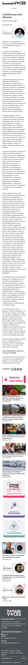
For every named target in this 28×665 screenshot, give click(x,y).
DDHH (18, 651)
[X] (15, 369)
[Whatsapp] (18, 369)
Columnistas (19, 653)
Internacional (5, 653)
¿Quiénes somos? (6, 662)
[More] (21, 369)
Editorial (3, 655)
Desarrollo (12, 651)
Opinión (12, 653)
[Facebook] (12, 369)
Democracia (4, 651)
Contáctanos (16, 662)
